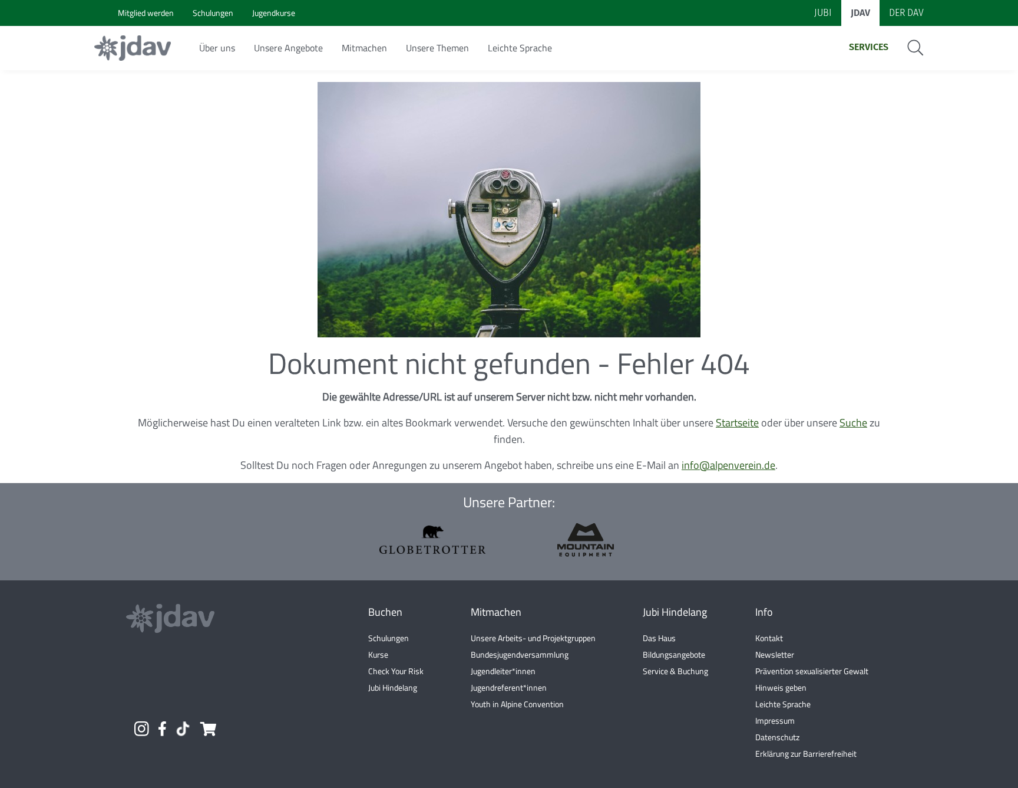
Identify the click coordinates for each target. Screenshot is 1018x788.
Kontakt (769, 638)
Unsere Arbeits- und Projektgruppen (533, 638)
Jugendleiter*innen (503, 671)
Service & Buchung (675, 671)
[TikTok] (183, 728)
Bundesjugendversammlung (520, 654)
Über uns (217, 48)
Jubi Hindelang (392, 687)
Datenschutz (777, 737)
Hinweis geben (781, 687)
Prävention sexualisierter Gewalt (811, 671)
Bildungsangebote (674, 654)
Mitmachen (364, 48)
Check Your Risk (396, 671)
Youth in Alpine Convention (517, 704)
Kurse (378, 654)
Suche (853, 423)
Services (868, 46)
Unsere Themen (437, 48)
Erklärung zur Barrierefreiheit (806, 753)
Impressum (775, 720)
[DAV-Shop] (208, 728)
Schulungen (388, 638)
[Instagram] (141, 728)
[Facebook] (162, 728)
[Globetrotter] (432, 540)
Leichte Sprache (520, 48)
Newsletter (774, 654)
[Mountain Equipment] (585, 540)
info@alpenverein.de (728, 465)
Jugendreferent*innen (509, 687)
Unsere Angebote (288, 48)
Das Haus (659, 638)
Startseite (737, 423)
